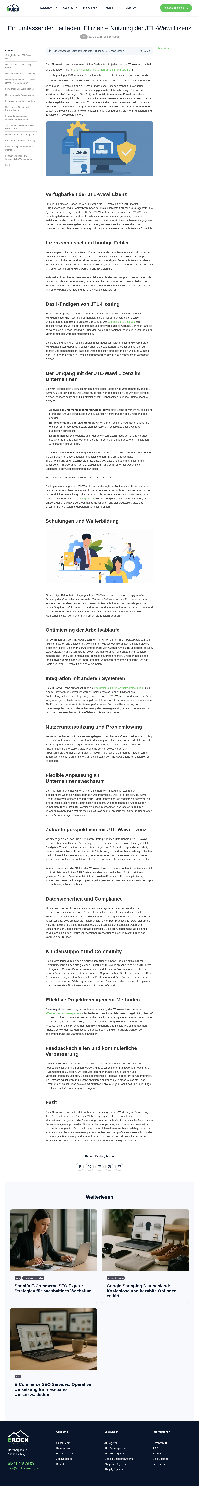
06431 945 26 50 (21, 1464)
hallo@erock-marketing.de (23, 1468)
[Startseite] (13, 8)
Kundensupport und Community (20, 140)
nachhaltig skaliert (84, 498)
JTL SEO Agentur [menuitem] (114, 1453)
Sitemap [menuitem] (157, 1453)
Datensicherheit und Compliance (20, 134)
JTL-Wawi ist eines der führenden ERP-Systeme (102, 69)
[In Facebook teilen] (80, 1167)
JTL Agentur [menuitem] (111, 1443)
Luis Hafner (113, 36)
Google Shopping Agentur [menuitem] (119, 1458)
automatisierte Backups (121, 321)
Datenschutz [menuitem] (160, 1443)
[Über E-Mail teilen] (119, 1167)
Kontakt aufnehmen (174, 8)
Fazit (7, 165)
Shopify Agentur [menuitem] (113, 1469)
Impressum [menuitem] (159, 1464)
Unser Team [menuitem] (63, 1443)
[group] (99, 51)
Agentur (109, 7)
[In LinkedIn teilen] (99, 1167)
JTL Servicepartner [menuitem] (115, 1448)
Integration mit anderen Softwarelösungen (118, 687)
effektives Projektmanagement (63, 1013)
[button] (50, 51)
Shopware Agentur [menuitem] (115, 1464)
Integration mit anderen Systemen (21, 101)
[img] (141, 51)
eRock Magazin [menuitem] (65, 1453)
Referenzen (130, 7)
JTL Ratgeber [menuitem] (64, 1458)
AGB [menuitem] (155, 1448)
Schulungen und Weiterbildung (19, 89)
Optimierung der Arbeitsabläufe (19, 95)
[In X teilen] (90, 1167)
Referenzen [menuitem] (63, 1448)
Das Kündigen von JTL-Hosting (20, 73)
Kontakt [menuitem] (60, 1464)
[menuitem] (48, 8)
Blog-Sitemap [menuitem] (160, 1458)
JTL (83, 37)
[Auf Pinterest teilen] (109, 1167)
